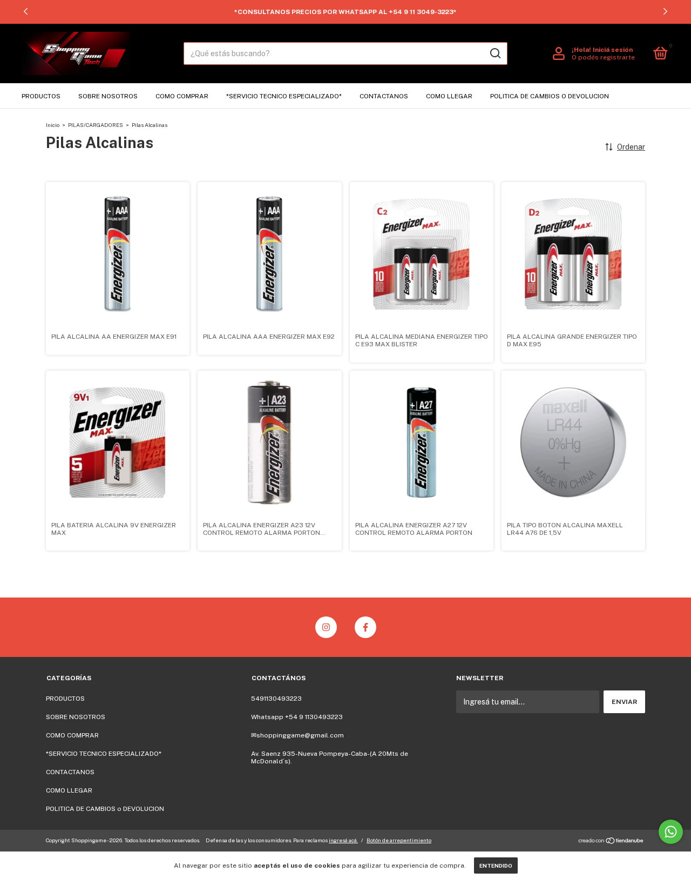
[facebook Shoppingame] (365, 627)
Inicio (52, 125)
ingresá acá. (343, 840)
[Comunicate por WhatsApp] (671, 832)
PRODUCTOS (41, 96)
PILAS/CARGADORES (95, 125)
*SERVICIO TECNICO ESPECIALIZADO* (284, 96)
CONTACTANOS (384, 96)
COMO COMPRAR (181, 96)
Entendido (495, 865)
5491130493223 (276, 698)
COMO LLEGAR (449, 96)
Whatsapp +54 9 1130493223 (297, 717)
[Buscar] (495, 53)
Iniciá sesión (613, 49)
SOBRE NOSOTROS (108, 96)
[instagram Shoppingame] (326, 627)
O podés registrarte (603, 57)
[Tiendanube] (611, 841)
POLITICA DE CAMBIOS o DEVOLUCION (549, 96)
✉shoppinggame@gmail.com (297, 735)
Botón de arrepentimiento (399, 840)
